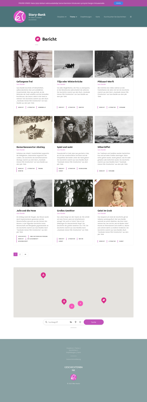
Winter (81, 107)
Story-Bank (37, 14)
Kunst (61, 171)
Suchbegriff (46, 322)
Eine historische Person (38, 236)
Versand (122, 107)
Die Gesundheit (33, 239)
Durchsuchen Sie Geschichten (115, 17)
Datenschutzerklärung (73, 359)
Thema (72, 17)
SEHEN (118, 3)
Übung (40, 168)
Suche (93, 322)
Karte (98, 17)
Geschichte (22, 236)
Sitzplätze (60, 17)
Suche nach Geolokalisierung (80, 322)
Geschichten (73, 350)
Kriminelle (42, 107)
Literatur (31, 107)
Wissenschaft (23, 241)
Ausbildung (83, 168)
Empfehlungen (86, 17)
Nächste (25, 254)
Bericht (21, 107)
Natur (81, 239)
